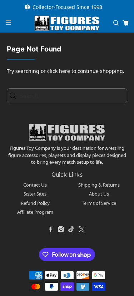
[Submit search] (15, 95)
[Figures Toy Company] (67, 23)
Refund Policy (35, 203)
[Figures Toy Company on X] (82, 229)
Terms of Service (99, 203)
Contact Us (35, 185)
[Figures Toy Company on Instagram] (61, 229)
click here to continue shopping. (85, 71)
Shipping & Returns (99, 185)
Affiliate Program (35, 212)
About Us (99, 194)
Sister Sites (35, 194)
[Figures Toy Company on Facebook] (50, 229)
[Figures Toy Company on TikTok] (71, 229)
